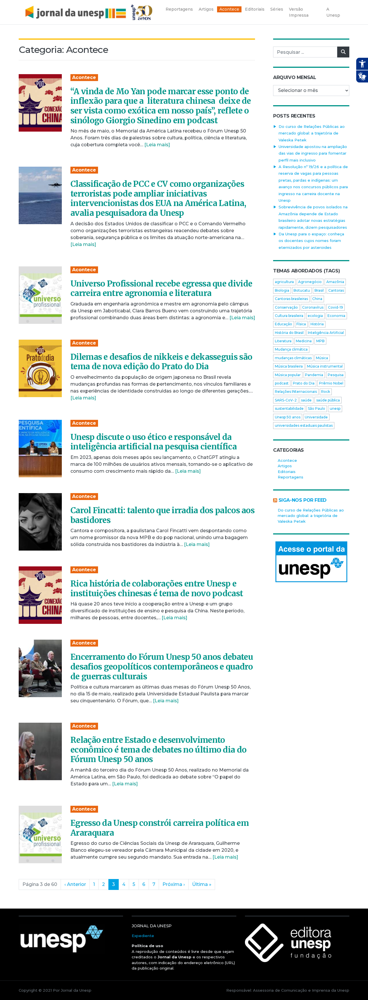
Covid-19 (335, 307)
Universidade (316, 417)
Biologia (282, 290)
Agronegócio (310, 282)
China (317, 299)
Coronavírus (312, 307)
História (317, 324)
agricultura (284, 282)
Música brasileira (289, 366)
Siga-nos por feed (303, 500)
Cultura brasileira (289, 316)
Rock (325, 391)
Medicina (304, 341)
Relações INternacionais (296, 391)
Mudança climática (291, 349)
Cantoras (336, 290)
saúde (306, 400)
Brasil (319, 290)
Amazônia (335, 282)
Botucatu (302, 290)
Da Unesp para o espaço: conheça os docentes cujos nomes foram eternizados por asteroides (311, 241)
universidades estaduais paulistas (304, 425)
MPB (320, 341)
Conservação (286, 307)
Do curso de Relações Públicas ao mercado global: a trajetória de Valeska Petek (312, 133)
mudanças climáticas (293, 358)
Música (322, 358)
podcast (282, 383)
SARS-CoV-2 (286, 400)
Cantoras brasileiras (291, 299)
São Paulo (316, 408)
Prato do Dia (304, 383)
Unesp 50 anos (287, 417)
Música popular (288, 375)
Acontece (84, 77)
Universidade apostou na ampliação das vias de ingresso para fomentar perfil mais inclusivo (313, 153)
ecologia (315, 316)
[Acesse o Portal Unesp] (311, 561)
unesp (335, 408)
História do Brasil (289, 332)
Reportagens (290, 477)
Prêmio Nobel (331, 383)
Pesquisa (336, 375)
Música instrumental (325, 366)
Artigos (285, 466)
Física (301, 324)
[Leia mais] (157, 144)
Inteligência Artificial (326, 332)
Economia (336, 316)
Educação (283, 324)
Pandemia (314, 375)
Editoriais (287, 471)
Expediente (143, 935)
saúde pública (328, 400)
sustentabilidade (289, 408)
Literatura (283, 341)
